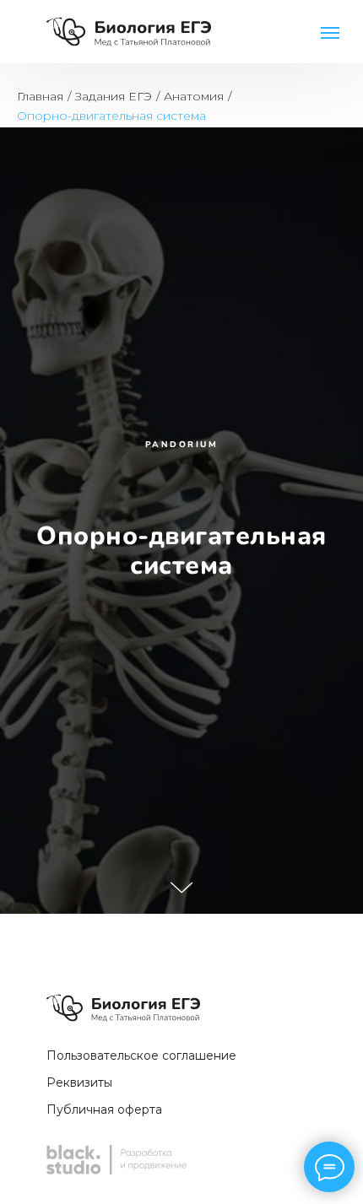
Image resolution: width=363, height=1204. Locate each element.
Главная (40, 96)
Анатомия (194, 96)
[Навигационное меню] (330, 33)
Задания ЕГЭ (113, 96)
